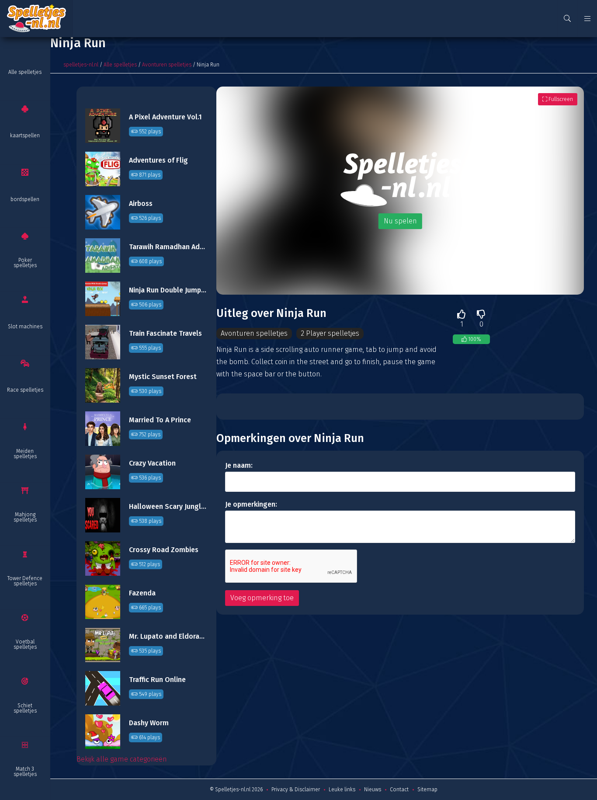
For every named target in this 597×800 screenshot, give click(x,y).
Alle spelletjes (25, 72)
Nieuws (372, 789)
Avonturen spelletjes (166, 65)
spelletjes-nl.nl (80, 65)
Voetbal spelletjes (25, 644)
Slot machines (25, 326)
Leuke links (342, 789)
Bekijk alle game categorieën (121, 759)
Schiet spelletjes (25, 708)
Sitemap (427, 789)
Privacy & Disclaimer (295, 789)
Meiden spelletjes (25, 453)
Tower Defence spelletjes (24, 581)
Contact (399, 789)
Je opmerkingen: (251, 504)
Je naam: (239, 465)
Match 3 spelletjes (25, 771)
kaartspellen (25, 135)
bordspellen (24, 199)
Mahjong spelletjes (25, 517)
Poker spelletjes (25, 262)
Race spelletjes (25, 390)
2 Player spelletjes (330, 333)
